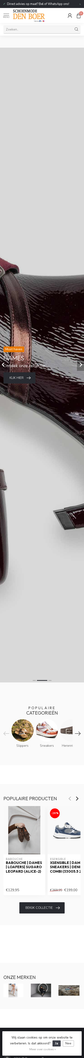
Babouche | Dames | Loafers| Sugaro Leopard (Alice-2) (24, 866)
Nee (68, 1043)
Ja (56, 1043)
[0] (78, 15)
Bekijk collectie (39, 908)
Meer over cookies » (42, 1049)
